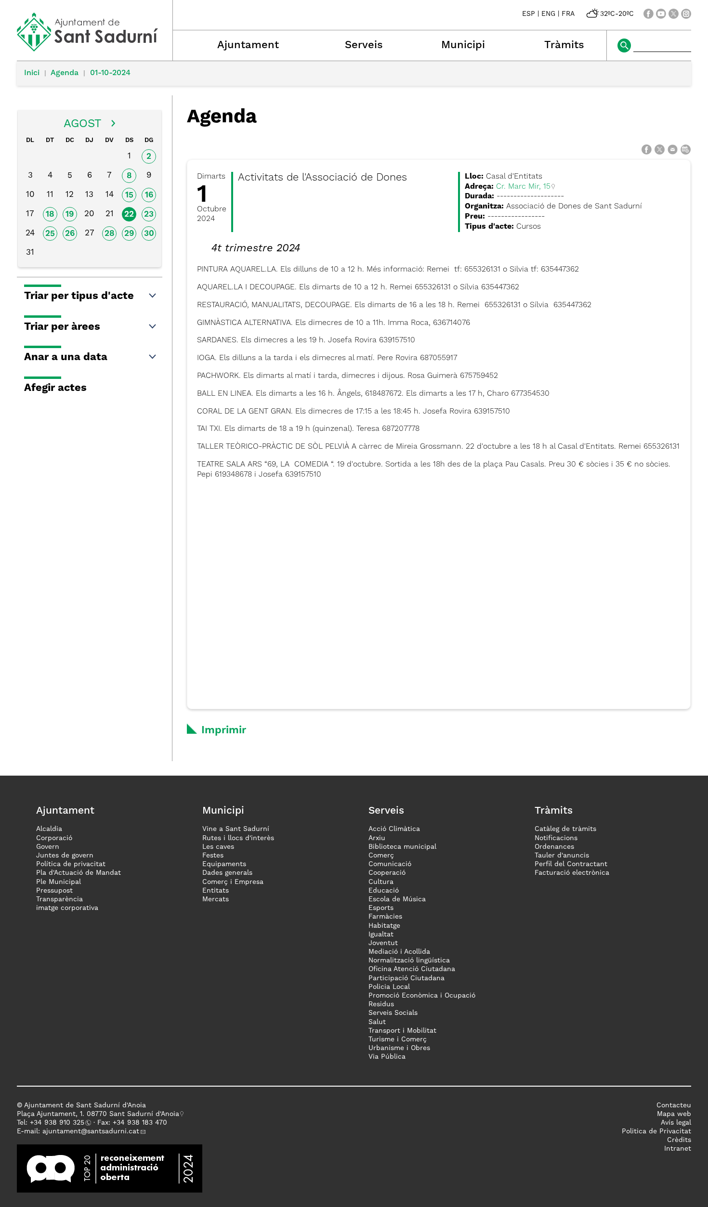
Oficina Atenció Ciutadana (411, 969)
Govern (47, 847)
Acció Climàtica (394, 829)
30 (149, 234)
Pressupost (54, 890)
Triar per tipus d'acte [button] (79, 296)
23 (149, 214)
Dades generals (227, 873)
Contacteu (673, 1105)
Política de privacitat (70, 864)
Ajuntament (248, 45)
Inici (31, 73)
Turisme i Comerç (397, 1039)
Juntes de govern (64, 855)
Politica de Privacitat (656, 1131)
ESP (528, 14)
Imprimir (223, 730)
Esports (380, 908)
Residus (381, 1004)
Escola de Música (397, 899)
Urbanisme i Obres (399, 1048)
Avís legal (676, 1122)
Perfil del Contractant (571, 864)
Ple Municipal (58, 882)
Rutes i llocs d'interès (238, 838)
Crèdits (679, 1140)
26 (70, 234)
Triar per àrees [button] (62, 327)
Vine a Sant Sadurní (235, 829)
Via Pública (387, 1056)
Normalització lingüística (409, 960)
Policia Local (389, 987)
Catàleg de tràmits (565, 829)
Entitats (215, 890)
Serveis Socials (393, 1013)
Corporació (54, 838)
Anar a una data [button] (65, 357)
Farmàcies (385, 916)
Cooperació (387, 873)
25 (50, 234)
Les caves (218, 847)
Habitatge (384, 925)
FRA (568, 14)
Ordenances (554, 847)
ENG (548, 14)
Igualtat (380, 934)
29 (129, 234)
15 (129, 195)
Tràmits (564, 45)
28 (110, 234)
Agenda (65, 73)
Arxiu (376, 838)
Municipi (463, 45)
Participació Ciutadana (406, 978)
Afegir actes (55, 388)
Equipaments (224, 864)
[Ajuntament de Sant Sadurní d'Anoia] (94, 48)
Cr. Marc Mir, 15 (523, 187)
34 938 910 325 (59, 1122)
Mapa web (674, 1114)
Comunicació (389, 864)
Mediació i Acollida (399, 951)
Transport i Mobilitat (402, 1030)
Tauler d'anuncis (562, 855)
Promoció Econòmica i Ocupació (421, 995)
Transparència (59, 899)
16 (149, 195)
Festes (212, 855)
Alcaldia (49, 829)
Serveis (364, 45)
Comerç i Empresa (232, 882)
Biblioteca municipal (402, 847)
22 (129, 214)
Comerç (381, 855)
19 (70, 214)
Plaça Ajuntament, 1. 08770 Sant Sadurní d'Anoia (98, 1114)
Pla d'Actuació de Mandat (78, 873)
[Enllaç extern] (109, 1168)
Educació (383, 890)
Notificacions (556, 838)
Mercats (215, 899)
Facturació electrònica (572, 873)
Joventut (383, 943)
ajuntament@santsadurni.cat (90, 1131)
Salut (377, 1022)
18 (50, 214)
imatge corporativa (67, 908)
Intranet (677, 1148)
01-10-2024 (110, 73)
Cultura (380, 882)
